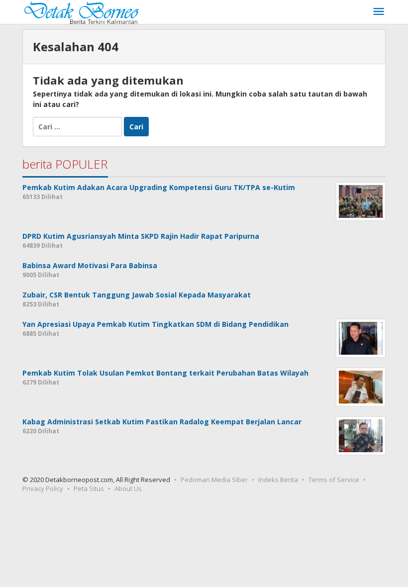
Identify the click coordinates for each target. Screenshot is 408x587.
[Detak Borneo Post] (80, 11)
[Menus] (379, 12)
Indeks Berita (278, 479)
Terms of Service (333, 479)
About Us (128, 488)
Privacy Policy (42, 488)
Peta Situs (89, 488)
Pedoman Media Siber (214, 479)
